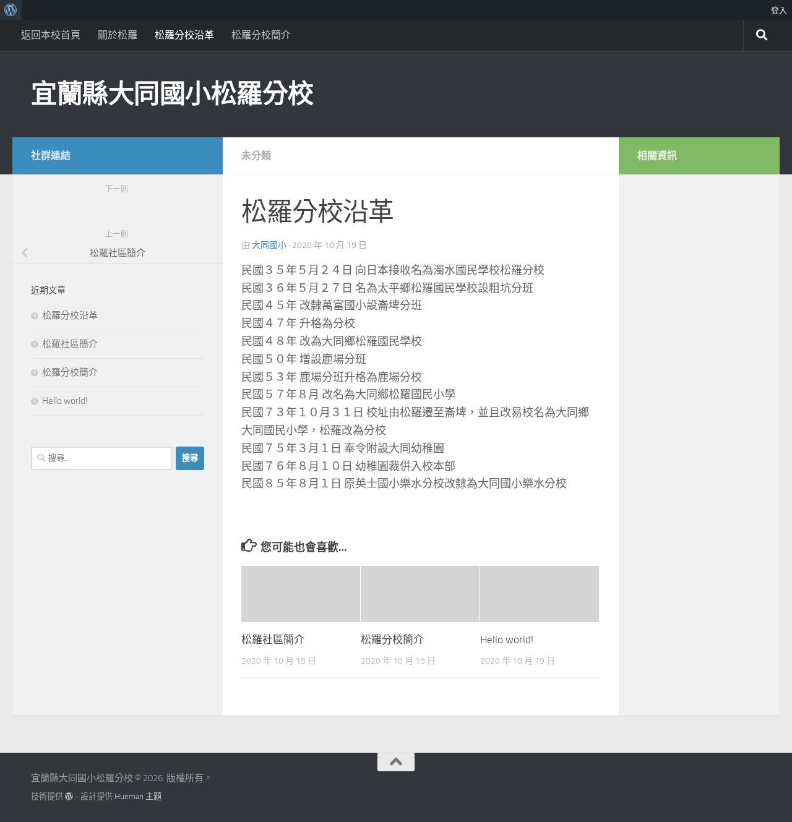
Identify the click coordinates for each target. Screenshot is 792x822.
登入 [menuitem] (779, 10)
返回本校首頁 (50, 35)
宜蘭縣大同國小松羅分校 (172, 94)
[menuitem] (11, 10)
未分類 (256, 155)
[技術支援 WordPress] (69, 796)
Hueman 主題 (137, 796)
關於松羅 (117, 35)
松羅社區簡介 (272, 639)
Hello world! (506, 639)
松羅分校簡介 (261, 35)
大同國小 (269, 245)
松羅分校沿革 (184, 35)
